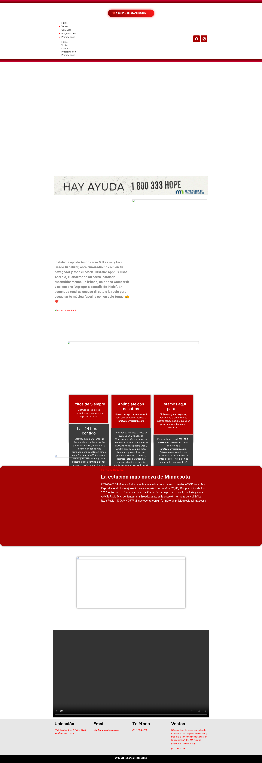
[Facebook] (196, 38)
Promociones (68, 55)
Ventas (64, 45)
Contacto (66, 48)
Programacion (68, 51)
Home (64, 42)
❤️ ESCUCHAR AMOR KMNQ (129, 13)
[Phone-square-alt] (204, 38)
